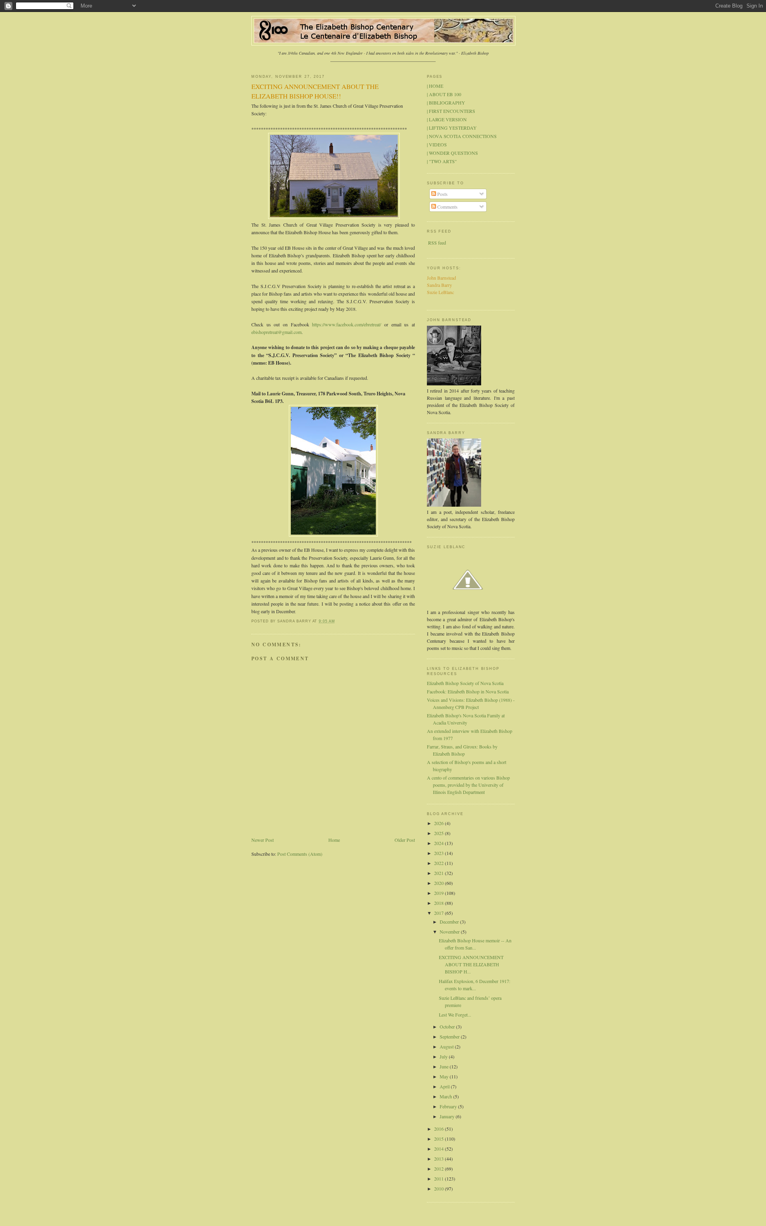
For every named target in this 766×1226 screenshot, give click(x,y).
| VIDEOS (437, 144)
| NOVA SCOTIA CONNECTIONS (462, 136)
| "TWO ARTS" (442, 161)
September (450, 1036)
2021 (439, 873)
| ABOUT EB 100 (444, 94)
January (448, 1116)
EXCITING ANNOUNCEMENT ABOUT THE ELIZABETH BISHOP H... (471, 964)
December (450, 921)
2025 (439, 833)
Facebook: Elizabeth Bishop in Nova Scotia (468, 691)
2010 (439, 1188)
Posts (442, 194)
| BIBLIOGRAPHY (446, 102)
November (450, 931)
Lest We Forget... (455, 1014)
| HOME (435, 86)
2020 (439, 883)
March (446, 1096)
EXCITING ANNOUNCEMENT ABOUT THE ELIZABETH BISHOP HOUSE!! (315, 91)
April (445, 1086)
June (445, 1066)
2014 (439, 1148)
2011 (439, 1178)
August (447, 1046)
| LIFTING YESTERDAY (452, 127)
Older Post (405, 840)
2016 (439, 1128)
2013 (439, 1158)
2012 (439, 1168)
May (445, 1076)
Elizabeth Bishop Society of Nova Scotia (465, 683)
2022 (439, 863)
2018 (439, 903)
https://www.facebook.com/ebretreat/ (346, 324)
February (449, 1106)
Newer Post (262, 840)
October (448, 1026)
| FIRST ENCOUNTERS (451, 111)
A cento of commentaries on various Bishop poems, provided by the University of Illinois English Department (468, 784)
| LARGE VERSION (447, 119)
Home (334, 840)
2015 (439, 1138)
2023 (439, 853)
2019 (439, 893)
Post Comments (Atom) (299, 854)
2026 (439, 823)
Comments (447, 206)
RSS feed (437, 242)
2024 (439, 843)
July (444, 1056)
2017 (439, 913)
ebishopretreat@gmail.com (276, 332)
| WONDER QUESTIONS (452, 153)
